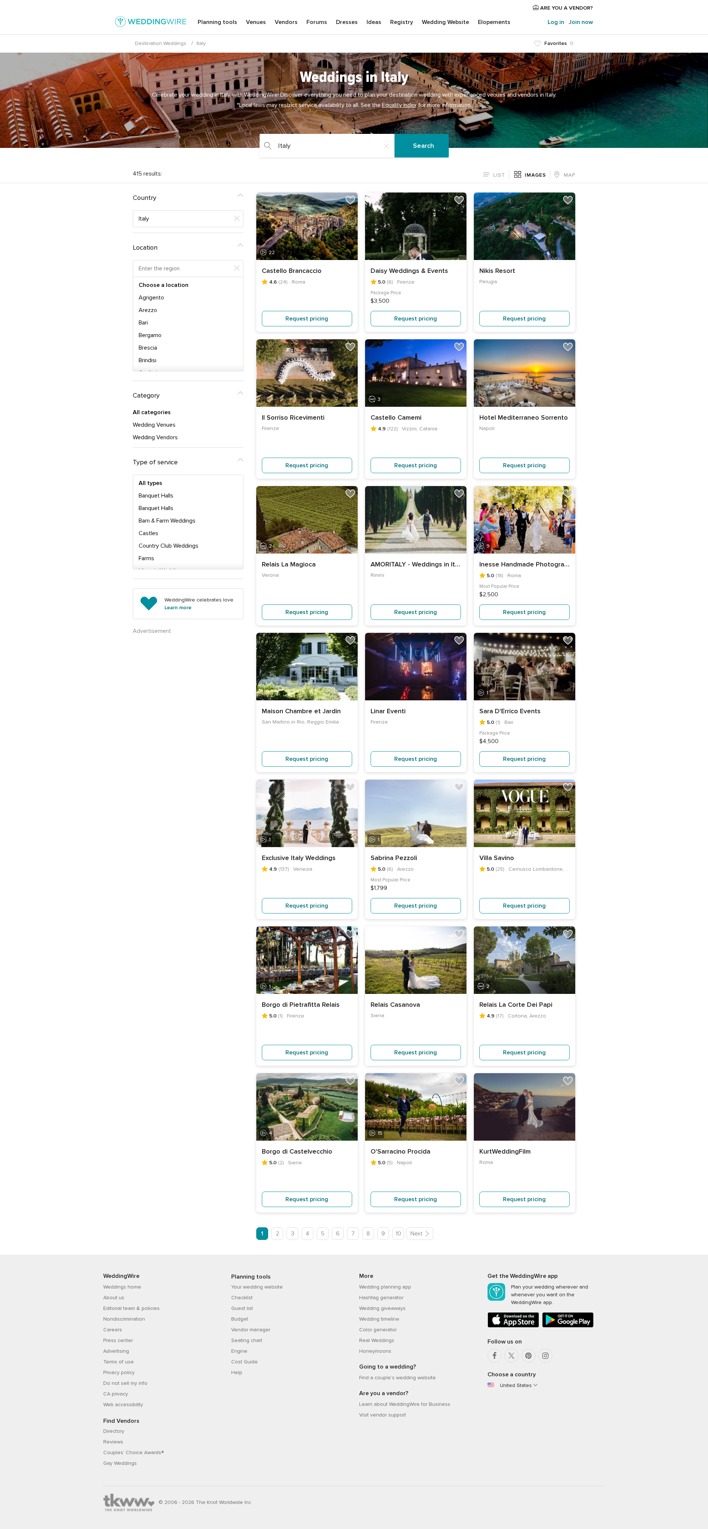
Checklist (242, 1297)
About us (113, 1297)
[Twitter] (511, 1356)
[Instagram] (545, 1356)
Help (236, 1372)
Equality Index (399, 105)
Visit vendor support (382, 1415)
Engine (239, 1351)
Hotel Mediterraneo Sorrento (523, 417)
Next (416, 1233)
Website (445, 22)
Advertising (116, 1351)
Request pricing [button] (306, 318)
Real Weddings (376, 1340)
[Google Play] (568, 1326)
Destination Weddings (160, 43)
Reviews (113, 1442)
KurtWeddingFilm (505, 1151)
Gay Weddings (120, 1463)
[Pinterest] (528, 1356)
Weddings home (122, 1287)
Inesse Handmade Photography (524, 564)
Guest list (242, 1308)
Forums (316, 22)
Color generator (378, 1330)
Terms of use (118, 1362)
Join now (581, 22)
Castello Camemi (396, 417)
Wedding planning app (385, 1287)
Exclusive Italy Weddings (299, 858)
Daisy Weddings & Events (409, 271)
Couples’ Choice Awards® (133, 1452)
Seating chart (246, 1340)
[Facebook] (494, 1356)
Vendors (286, 22)
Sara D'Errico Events (510, 711)
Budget (239, 1319)
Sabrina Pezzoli (394, 858)
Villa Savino (496, 858)
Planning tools (217, 22)
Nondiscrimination (124, 1319)
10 (398, 1233)
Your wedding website (257, 1287)
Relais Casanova (395, 1005)
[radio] (494, 174)
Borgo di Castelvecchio (297, 1151)
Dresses (347, 22)
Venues (256, 22)
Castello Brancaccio (292, 271)
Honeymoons (375, 1351)
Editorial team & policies (131, 1308)
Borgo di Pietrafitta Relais (301, 1005)
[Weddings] (151, 23)
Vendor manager (250, 1330)
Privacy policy (119, 1372)
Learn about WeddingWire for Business (404, 1404)
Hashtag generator (381, 1297)
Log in (556, 22)
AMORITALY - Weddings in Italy (416, 564)
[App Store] (513, 1326)
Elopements (494, 22)
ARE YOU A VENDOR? (566, 8)
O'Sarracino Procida (400, 1151)
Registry (401, 22)
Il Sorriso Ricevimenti (293, 417)
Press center (118, 1340)
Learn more (177, 607)
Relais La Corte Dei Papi (515, 1005)
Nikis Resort (497, 271)
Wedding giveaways (382, 1308)
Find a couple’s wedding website (397, 1377)
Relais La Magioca (289, 564)
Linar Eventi (388, 711)
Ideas (374, 22)
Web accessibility (123, 1404)
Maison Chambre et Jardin (301, 711)
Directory (113, 1431)
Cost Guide (244, 1362)
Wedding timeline (379, 1319)
